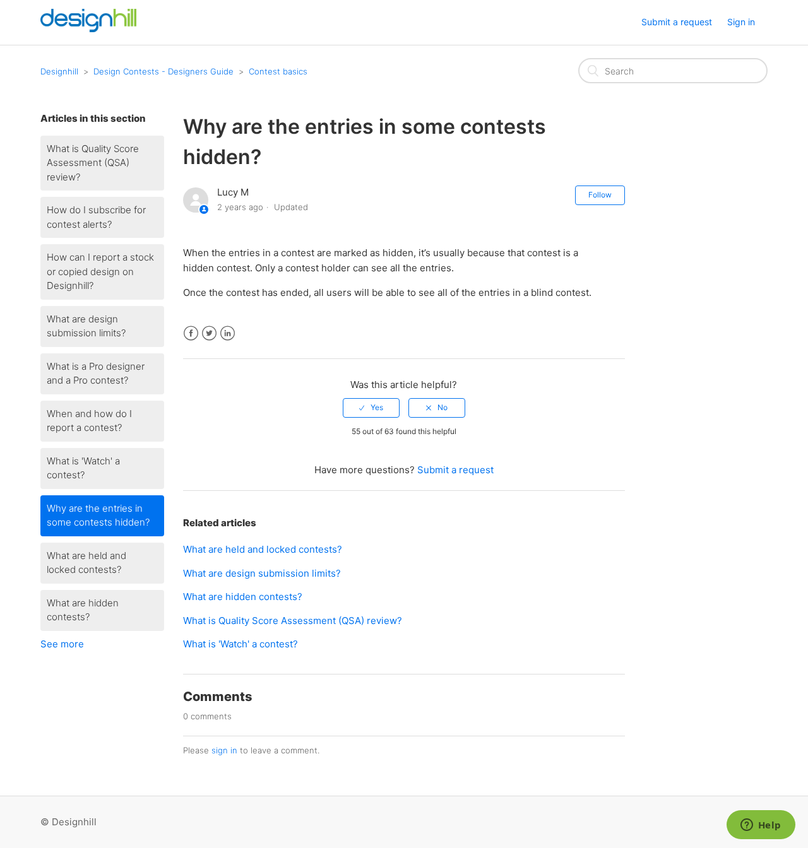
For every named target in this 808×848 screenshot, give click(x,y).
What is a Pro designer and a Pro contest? (96, 373)
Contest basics (278, 71)
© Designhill (68, 822)
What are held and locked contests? (86, 563)
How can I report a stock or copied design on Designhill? (100, 271)
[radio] (371, 407)
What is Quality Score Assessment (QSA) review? (93, 163)
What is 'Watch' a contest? (83, 468)
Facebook (191, 333)
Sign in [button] (741, 21)
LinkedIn (227, 333)
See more (62, 644)
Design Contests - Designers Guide (163, 71)
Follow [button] (600, 194)
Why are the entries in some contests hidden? (98, 515)
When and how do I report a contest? (89, 421)
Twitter (209, 333)
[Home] (88, 29)
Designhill (59, 71)
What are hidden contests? (83, 610)
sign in (224, 750)
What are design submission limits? (86, 326)
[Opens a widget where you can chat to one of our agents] (760, 826)
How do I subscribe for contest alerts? (96, 217)
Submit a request (676, 21)
